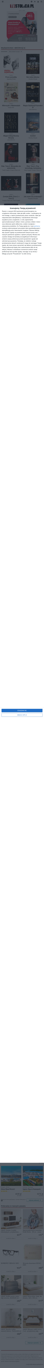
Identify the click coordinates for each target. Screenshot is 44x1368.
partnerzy (37, 226)
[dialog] (22, 684)
